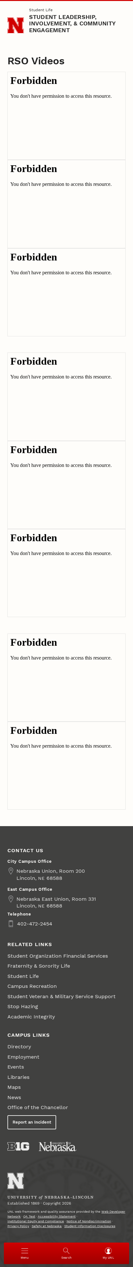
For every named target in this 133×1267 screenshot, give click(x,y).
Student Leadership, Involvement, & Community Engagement (72, 23)
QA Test (29, 1216)
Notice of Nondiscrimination (88, 1221)
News (14, 1097)
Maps (14, 1087)
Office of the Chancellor (37, 1107)
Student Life (41, 10)
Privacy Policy (18, 1226)
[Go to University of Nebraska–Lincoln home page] (15, 25)
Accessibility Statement (57, 1216)
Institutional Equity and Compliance (35, 1221)
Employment (23, 1057)
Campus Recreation (32, 986)
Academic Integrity (31, 1017)
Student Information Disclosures (89, 1226)
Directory (19, 1047)
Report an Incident (32, 1122)
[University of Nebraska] (57, 1146)
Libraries (18, 1077)
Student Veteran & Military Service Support (61, 996)
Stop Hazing (22, 1006)
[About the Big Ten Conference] (18, 1146)
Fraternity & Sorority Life (38, 966)
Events (15, 1067)
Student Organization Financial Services (57, 956)
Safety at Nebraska (47, 1226)
